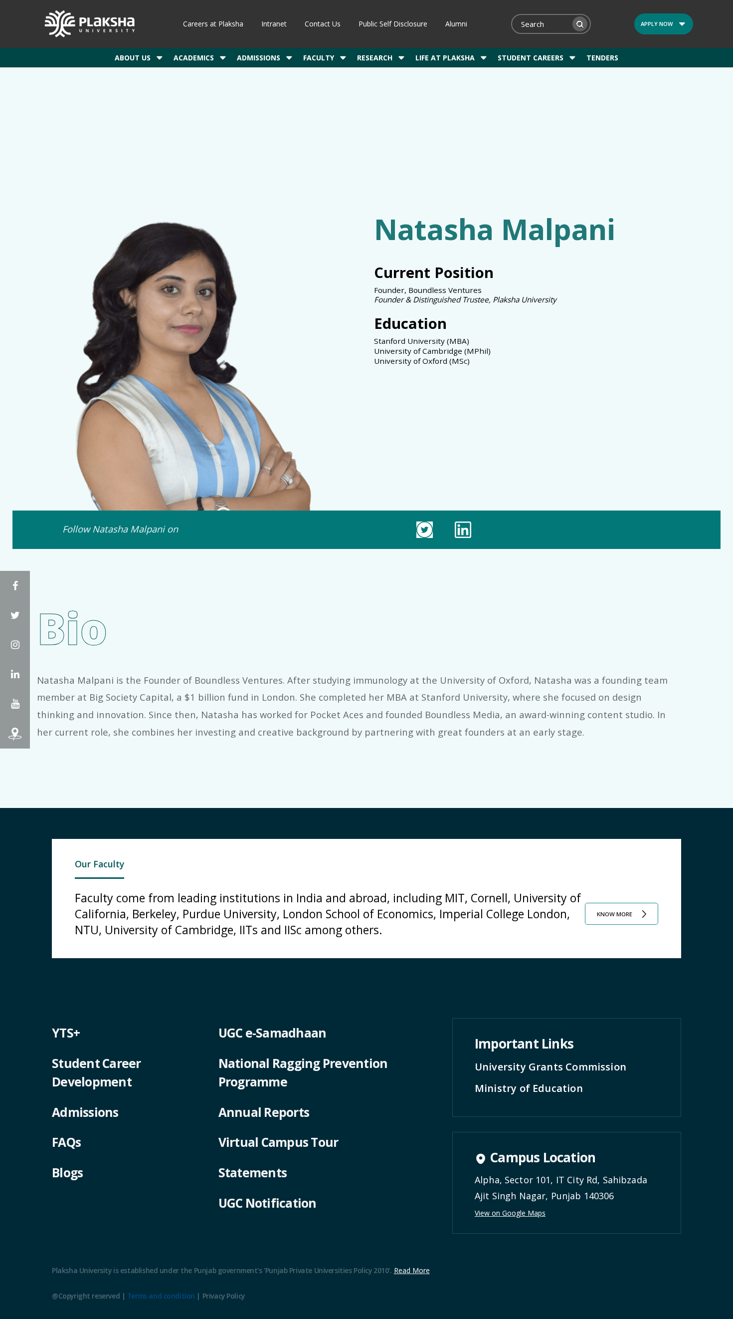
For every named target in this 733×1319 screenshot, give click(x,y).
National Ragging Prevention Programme (303, 1072)
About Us (133, 57)
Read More (412, 1270)
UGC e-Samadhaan (272, 1033)
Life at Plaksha (445, 57)
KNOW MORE (614, 914)
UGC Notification (267, 1203)
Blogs (67, 1172)
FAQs (66, 1142)
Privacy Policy (223, 1296)
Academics (194, 57)
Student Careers (530, 57)
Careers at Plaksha (213, 23)
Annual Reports (264, 1112)
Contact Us (323, 23)
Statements (252, 1172)
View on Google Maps (510, 1213)
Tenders (602, 57)
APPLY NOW (657, 23)
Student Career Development (96, 1072)
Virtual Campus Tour (278, 1142)
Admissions (258, 57)
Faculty (318, 57)
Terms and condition (161, 1296)
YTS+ (66, 1033)
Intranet (274, 23)
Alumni (456, 23)
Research (374, 57)
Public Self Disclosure (393, 23)
